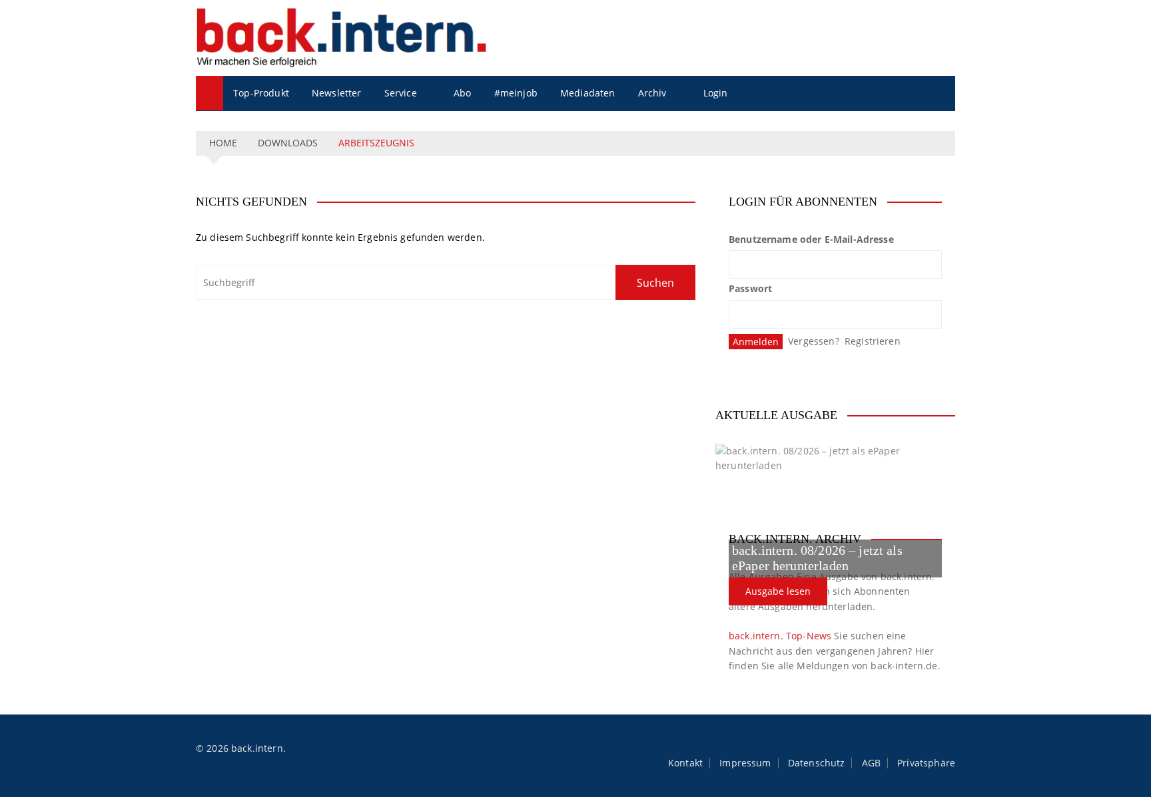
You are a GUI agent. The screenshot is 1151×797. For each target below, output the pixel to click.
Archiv (652, 92)
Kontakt (685, 763)
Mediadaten (587, 92)
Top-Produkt (261, 92)
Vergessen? (813, 341)
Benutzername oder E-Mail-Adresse (811, 239)
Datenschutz (816, 763)
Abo (462, 92)
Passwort (750, 288)
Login (715, 92)
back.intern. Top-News (780, 635)
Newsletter (337, 92)
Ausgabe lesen (778, 591)
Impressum (745, 763)
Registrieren (873, 341)
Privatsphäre (926, 763)
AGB (871, 763)
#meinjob (516, 92)
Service (400, 92)
